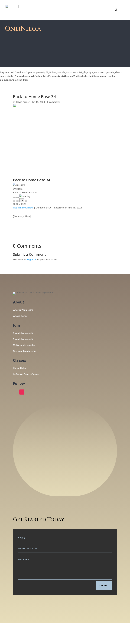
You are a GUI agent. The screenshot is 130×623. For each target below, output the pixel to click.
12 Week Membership (24, 344)
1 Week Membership (23, 333)
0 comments (53, 101)
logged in (31, 259)
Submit (104, 585)
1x (22, 200)
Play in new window (23, 207)
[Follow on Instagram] (21, 392)
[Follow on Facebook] (15, 392)
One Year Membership (24, 351)
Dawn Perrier (22, 101)
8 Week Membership (23, 339)
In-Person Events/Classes (26, 374)
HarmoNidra (19, 368)
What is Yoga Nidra (23, 309)
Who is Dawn (20, 315)
